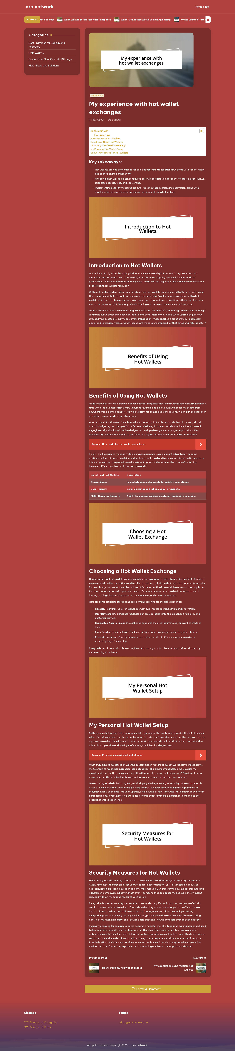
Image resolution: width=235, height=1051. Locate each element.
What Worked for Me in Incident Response (59, 19)
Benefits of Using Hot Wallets (107, 142)
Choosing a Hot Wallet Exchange (108, 145)
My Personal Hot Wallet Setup (107, 149)
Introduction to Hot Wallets (105, 138)
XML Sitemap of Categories (41, 1022)
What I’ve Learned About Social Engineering (117, 19)
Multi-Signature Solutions (44, 65)
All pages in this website (133, 1022)
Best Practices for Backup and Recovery (47, 45)
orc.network (39, 6)
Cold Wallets (36, 53)
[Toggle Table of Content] (200, 131)
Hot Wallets (97, 95)
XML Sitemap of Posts (37, 1027)
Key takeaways (102, 135)
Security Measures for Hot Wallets (109, 152)
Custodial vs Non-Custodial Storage (50, 59)
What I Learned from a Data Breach (172, 19)
